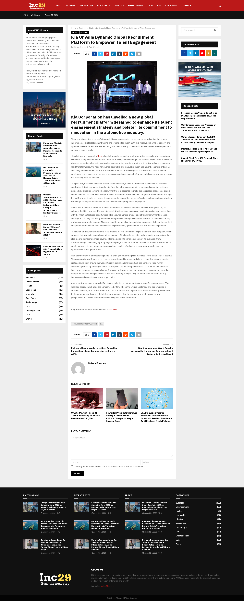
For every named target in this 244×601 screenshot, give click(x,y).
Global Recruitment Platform (85, 324)
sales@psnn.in (107, 586)
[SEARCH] (215, 30)
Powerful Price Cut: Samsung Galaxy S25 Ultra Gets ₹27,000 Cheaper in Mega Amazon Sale (121, 417)
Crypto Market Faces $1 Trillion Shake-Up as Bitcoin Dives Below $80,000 (85, 416)
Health (29, 286)
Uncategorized (33, 310)
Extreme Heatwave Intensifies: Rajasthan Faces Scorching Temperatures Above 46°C (94, 351)
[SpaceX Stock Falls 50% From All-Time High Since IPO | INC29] (33, 250)
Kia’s (100, 156)
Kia (101, 324)
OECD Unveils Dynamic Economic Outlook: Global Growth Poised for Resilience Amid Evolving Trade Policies (156, 417)
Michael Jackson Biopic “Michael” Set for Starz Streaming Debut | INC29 (52, 229)
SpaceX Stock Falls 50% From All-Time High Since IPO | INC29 (53, 250)
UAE (151, 6)
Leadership (171, 6)
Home (59, 6)
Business (70, 6)
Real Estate (103, 6)
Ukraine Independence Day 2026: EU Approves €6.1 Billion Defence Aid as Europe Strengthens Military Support (53, 204)
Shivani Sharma (79, 47)
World (29, 319)
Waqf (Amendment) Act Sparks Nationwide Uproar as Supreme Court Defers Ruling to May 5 (152, 351)
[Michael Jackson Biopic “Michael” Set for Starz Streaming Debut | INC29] (33, 228)
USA (159, 6)
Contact (186, 6)
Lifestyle (119, 6)
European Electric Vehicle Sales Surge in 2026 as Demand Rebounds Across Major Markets (52, 149)
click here (112, 309)
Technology (86, 6)
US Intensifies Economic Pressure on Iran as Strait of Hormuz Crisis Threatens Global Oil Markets (52, 175)
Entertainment (136, 6)
